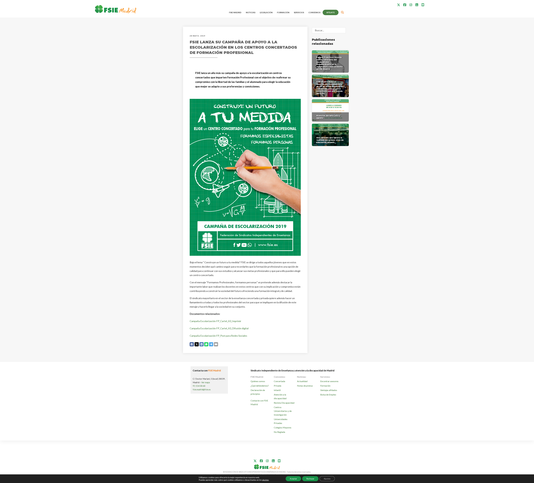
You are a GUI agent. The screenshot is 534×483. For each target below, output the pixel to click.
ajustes (265, 480)
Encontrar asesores (329, 381)
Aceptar (293, 478)
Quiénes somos (258, 381)
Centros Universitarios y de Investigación (283, 411)
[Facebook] (192, 344)
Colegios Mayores (282, 427)
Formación (283, 12)
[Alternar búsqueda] (342, 12)
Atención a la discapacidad (280, 396)
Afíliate (330, 12)
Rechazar (310, 478)
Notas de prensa (305, 385)
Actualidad (302, 381)
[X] (197, 344)
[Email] (216, 344)
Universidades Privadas (280, 421)
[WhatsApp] (206, 344)
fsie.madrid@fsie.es (202, 389)
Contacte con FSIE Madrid (259, 402)
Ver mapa (205, 382)
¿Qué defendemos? (260, 385)
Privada (277, 385)
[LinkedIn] (201, 344)
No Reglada (279, 432)
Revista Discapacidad (284, 402)
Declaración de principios (258, 392)
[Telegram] (211, 344)
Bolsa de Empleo (328, 394)
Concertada (279, 381)
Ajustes (327, 478)
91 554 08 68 (199, 386)
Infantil (277, 390)
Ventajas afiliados (328, 390)
